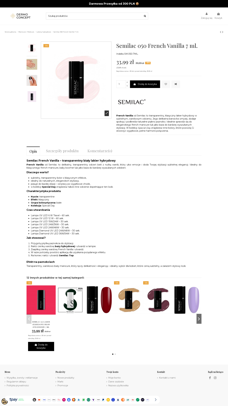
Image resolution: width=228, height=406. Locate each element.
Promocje (62, 385)
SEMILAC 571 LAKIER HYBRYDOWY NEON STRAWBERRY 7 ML (41, 324)
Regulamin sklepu (16, 381)
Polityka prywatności (18, 385)
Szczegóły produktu (62, 150)
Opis (33, 151)
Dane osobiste (116, 381)
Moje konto (114, 377)
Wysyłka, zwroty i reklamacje (22, 377)
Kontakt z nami (167, 377)
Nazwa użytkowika (118, 385)
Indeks (120, 53)
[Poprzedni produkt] (221, 32)
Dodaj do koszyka (147, 84)
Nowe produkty (65, 377)
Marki (60, 381)
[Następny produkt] (222, 32)
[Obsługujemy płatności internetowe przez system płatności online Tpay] (82, 399)
